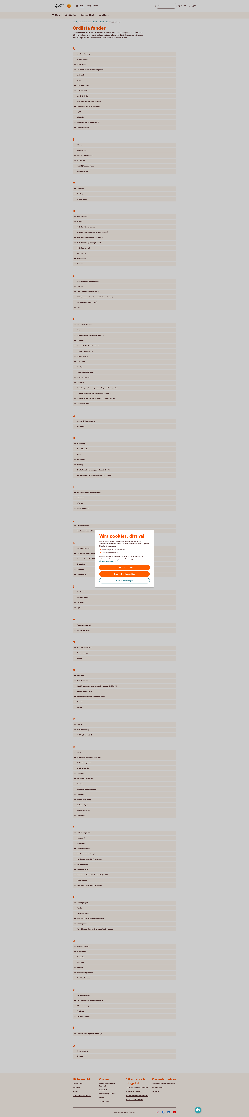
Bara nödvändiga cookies (124, 574)
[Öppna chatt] (198, 1110)
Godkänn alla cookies (124, 567)
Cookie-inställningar (124, 580)
